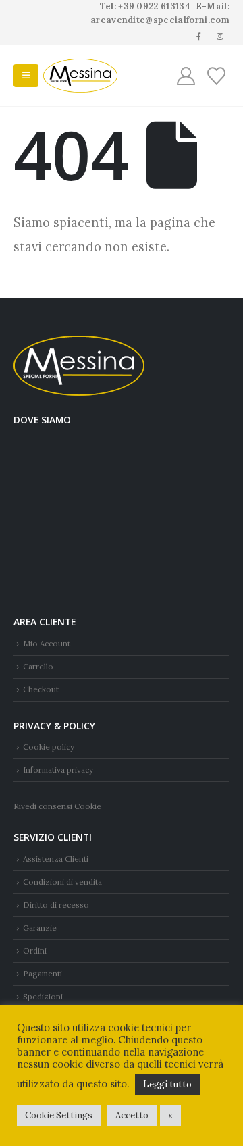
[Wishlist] (216, 76)
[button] (26, 75)
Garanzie (40, 927)
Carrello (38, 666)
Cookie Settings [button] (58, 1115)
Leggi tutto (167, 1084)
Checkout (41, 689)
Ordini (35, 950)
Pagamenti (42, 973)
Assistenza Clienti (55, 859)
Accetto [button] (131, 1115)
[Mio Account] (186, 76)
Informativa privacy (58, 769)
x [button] (170, 1115)
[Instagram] (220, 36)
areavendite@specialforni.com (160, 20)
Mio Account (46, 643)
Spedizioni (43, 996)
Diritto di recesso (56, 905)
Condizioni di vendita (62, 882)
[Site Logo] (80, 76)
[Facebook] (199, 36)
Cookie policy (48, 746)
